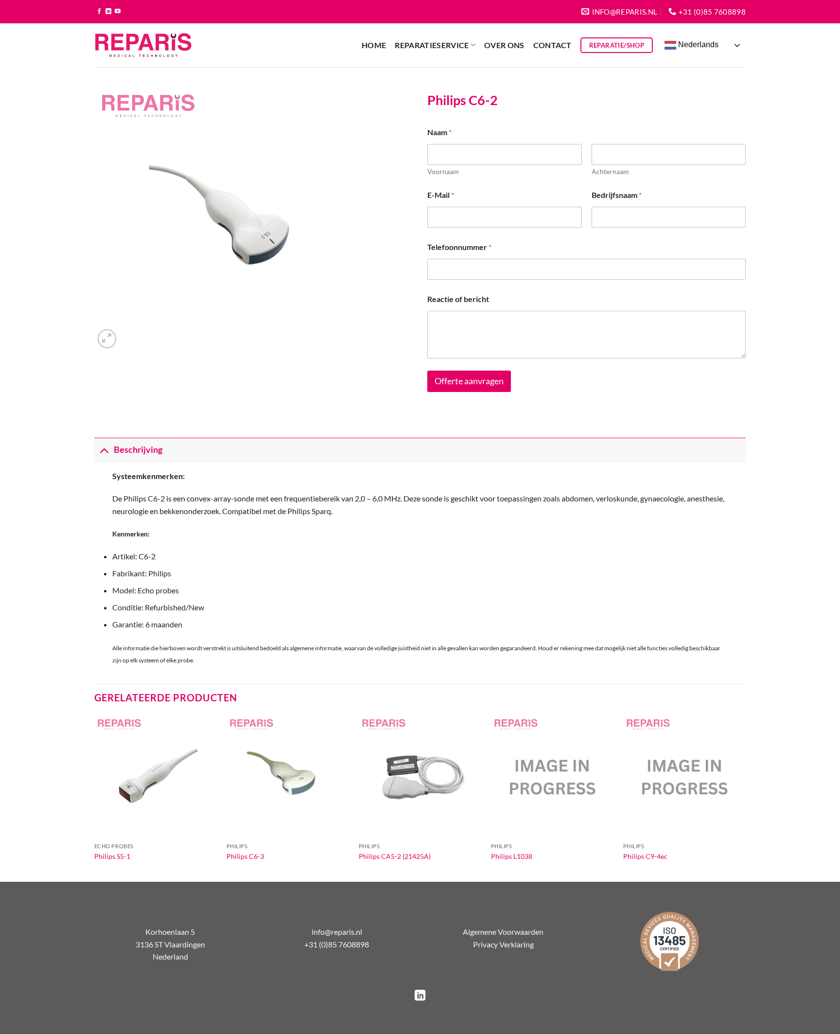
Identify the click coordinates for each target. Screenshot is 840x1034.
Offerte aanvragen (469, 381)
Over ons (504, 45)
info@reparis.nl (337, 931)
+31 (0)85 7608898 (336, 944)
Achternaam (610, 171)
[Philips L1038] (552, 776)
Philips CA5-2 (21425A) (395, 856)
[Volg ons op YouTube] (118, 11)
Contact (552, 45)
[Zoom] (107, 338)
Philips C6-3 (245, 856)
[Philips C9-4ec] (684, 776)
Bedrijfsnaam (617, 194)
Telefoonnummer (459, 246)
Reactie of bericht (458, 298)
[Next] (745, 797)
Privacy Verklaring (503, 944)
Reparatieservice (432, 45)
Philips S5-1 (112, 856)
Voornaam (443, 171)
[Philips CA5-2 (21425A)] (420, 776)
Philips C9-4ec (645, 856)
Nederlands (697, 44)
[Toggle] (103, 449)
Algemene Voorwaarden (503, 931)
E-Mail (440, 194)
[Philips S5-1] (155, 776)
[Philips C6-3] (288, 776)
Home (374, 45)
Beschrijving (138, 450)
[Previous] (95, 797)
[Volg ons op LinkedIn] (108, 11)
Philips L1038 (511, 856)
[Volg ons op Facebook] (99, 11)
